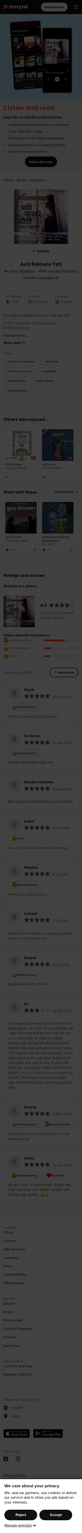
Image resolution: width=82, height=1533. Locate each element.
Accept (56, 1515)
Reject (21, 1515)
